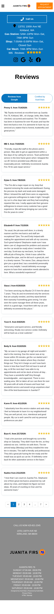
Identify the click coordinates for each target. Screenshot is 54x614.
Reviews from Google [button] (14, 98)
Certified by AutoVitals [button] (40, 98)
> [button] (46, 504)
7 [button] (40, 504)
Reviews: (17, 53)
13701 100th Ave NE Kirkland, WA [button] (29, 28)
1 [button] (13, 504)
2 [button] (18, 504)
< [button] (8, 504)
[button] (15, 59)
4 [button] (29, 504)
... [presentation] (35, 504)
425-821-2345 (34, 525)
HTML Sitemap (27, 595)
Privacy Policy (27, 593)
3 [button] (24, 504)
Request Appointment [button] (44, 5)
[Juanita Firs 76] (21, 6)
